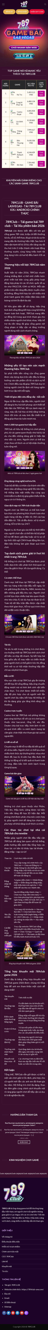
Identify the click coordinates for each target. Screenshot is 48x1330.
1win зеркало (6, 1173)
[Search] (45, 4)
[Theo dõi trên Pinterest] (13, 1313)
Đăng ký (9, 12)
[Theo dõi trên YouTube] (22, 1313)
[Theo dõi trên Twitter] (9, 1313)
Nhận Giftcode (37, 12)
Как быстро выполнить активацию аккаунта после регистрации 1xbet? (24, 1124)
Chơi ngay (41, 93)
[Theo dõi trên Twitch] (26, 1313)
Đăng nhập (22, 12)
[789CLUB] (24, 4)
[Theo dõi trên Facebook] (4, 1313)
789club (8, 230)
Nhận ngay (24, 1142)
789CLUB (6, 1208)
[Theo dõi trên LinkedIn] (17, 1313)
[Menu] (3, 4)
